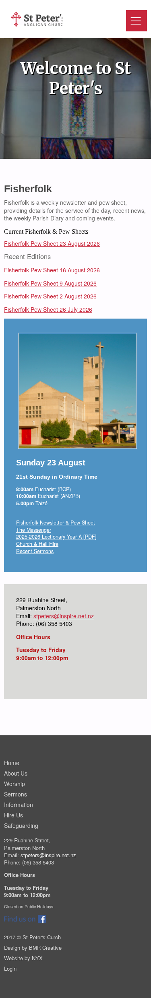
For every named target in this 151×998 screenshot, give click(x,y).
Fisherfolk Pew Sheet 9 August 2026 (50, 283)
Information (18, 804)
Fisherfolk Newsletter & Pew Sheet (55, 522)
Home (11, 763)
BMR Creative (45, 947)
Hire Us (13, 815)
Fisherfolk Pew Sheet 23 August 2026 (52, 243)
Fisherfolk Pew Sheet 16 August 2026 (52, 270)
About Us (15, 773)
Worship (14, 784)
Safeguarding (21, 825)
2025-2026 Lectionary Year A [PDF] (56, 536)
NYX (37, 958)
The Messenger (33, 529)
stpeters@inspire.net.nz (63, 616)
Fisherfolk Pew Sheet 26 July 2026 (48, 309)
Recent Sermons (35, 551)
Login (10, 968)
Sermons (15, 794)
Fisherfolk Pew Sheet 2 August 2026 (50, 296)
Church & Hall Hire (37, 543)
